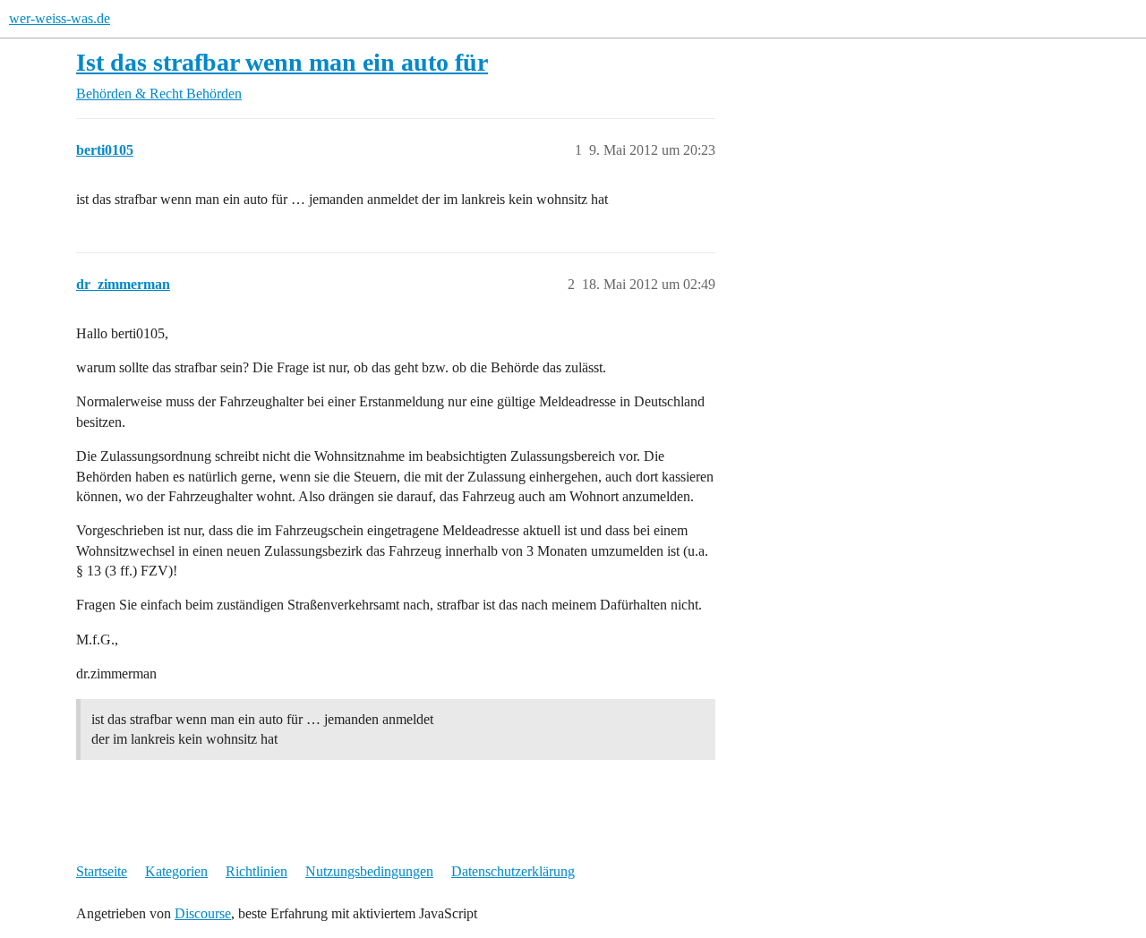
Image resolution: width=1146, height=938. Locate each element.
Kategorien (176, 871)
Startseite (101, 871)
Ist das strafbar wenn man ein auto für (282, 62)
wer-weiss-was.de (59, 18)
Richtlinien (256, 871)
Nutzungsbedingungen (369, 871)
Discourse (203, 913)
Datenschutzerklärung (513, 871)
